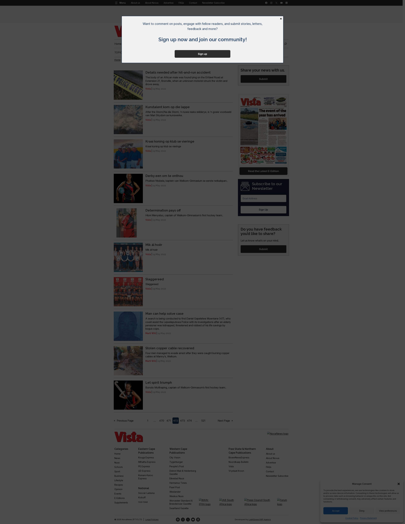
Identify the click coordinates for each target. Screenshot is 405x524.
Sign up (202, 53)
